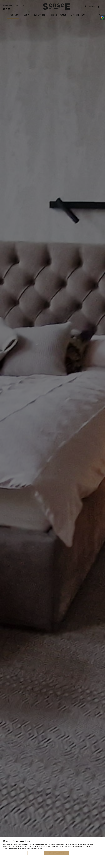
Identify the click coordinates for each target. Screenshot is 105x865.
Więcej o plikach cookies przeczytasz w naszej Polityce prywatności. (22, 848)
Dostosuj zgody (35, 853)
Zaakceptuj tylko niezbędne (15, 853)
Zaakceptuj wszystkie (56, 853)
